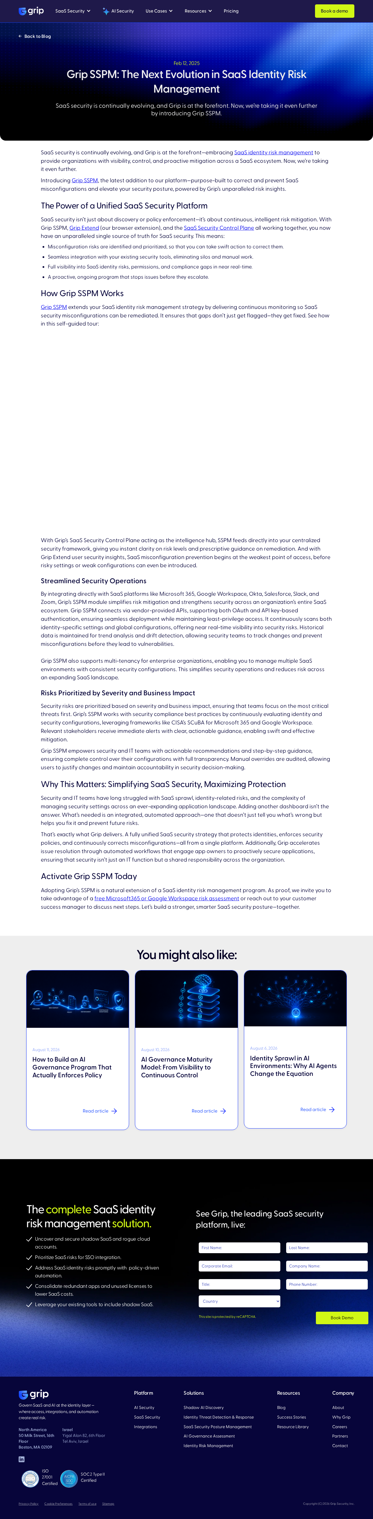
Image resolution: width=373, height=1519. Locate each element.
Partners (340, 1436)
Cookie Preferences (58, 1504)
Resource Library (293, 1427)
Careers (339, 1427)
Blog (281, 1407)
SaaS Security (147, 1417)
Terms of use (87, 1504)
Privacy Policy (28, 1504)
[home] (31, 11)
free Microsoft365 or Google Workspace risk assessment (166, 898)
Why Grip (341, 1417)
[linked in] (21, 1459)
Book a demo (334, 11)
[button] (73, 11)
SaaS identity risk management (273, 152)
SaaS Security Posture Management (218, 1427)
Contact (340, 1446)
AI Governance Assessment (209, 1436)
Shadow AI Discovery (204, 1407)
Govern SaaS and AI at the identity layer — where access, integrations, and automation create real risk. (58, 1412)
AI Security (144, 1407)
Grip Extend (84, 228)
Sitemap (108, 1504)
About (338, 1407)
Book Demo (342, 1318)
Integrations (145, 1427)
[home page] (34, 1394)
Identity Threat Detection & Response (219, 1417)
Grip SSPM (85, 180)
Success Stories (291, 1417)
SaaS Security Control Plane (219, 228)
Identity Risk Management (208, 1446)
